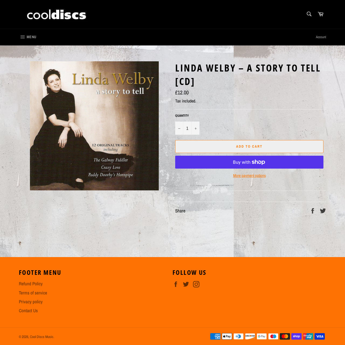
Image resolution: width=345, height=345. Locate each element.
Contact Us (28, 310)
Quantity (182, 115)
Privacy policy (31, 301)
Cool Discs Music (41, 336)
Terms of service (33, 293)
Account (321, 37)
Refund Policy (31, 283)
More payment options (249, 175)
